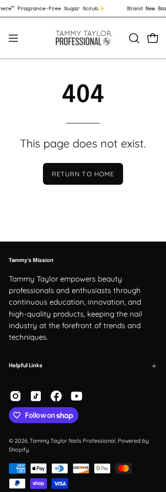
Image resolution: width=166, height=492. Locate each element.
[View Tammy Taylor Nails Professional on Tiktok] (35, 396)
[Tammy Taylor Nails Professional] (83, 38)
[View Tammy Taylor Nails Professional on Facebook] (56, 396)
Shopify (19, 449)
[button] (133, 38)
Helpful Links (25, 366)
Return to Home (83, 174)
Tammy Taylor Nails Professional (73, 440)
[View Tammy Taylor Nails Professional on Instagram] (15, 396)
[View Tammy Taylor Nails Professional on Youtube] (76, 396)
